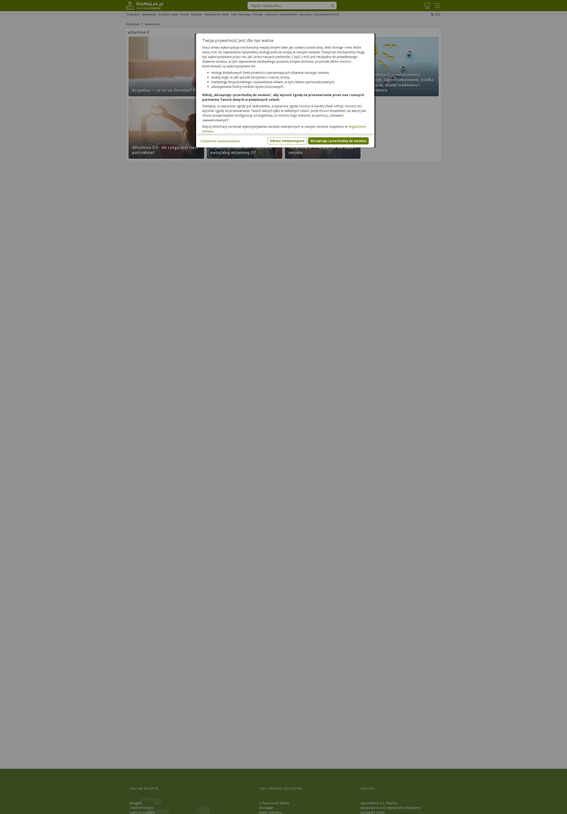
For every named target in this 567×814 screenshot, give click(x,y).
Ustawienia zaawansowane (220, 141)
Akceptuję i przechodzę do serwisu (338, 141)
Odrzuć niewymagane (287, 141)
